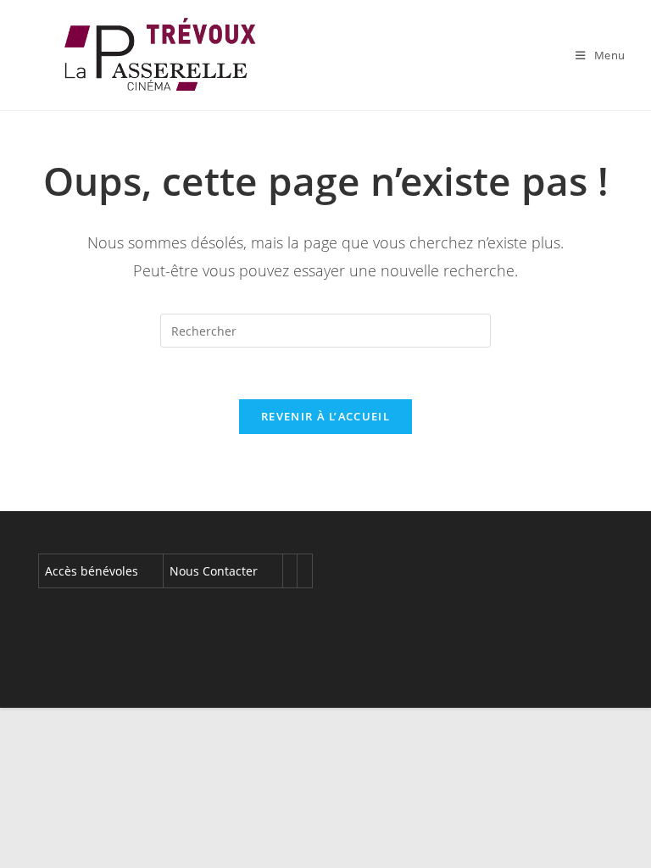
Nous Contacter (214, 571)
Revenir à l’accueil (325, 416)
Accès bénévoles (91, 571)
